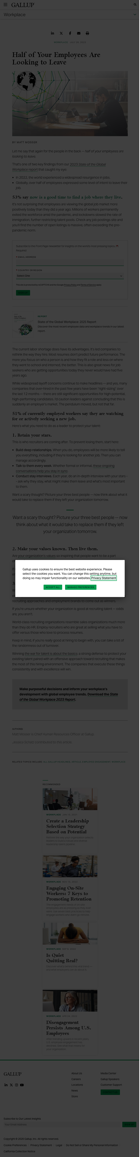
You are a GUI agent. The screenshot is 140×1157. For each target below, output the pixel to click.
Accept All (53, 587)
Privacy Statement (103, 578)
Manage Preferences (80, 587)
